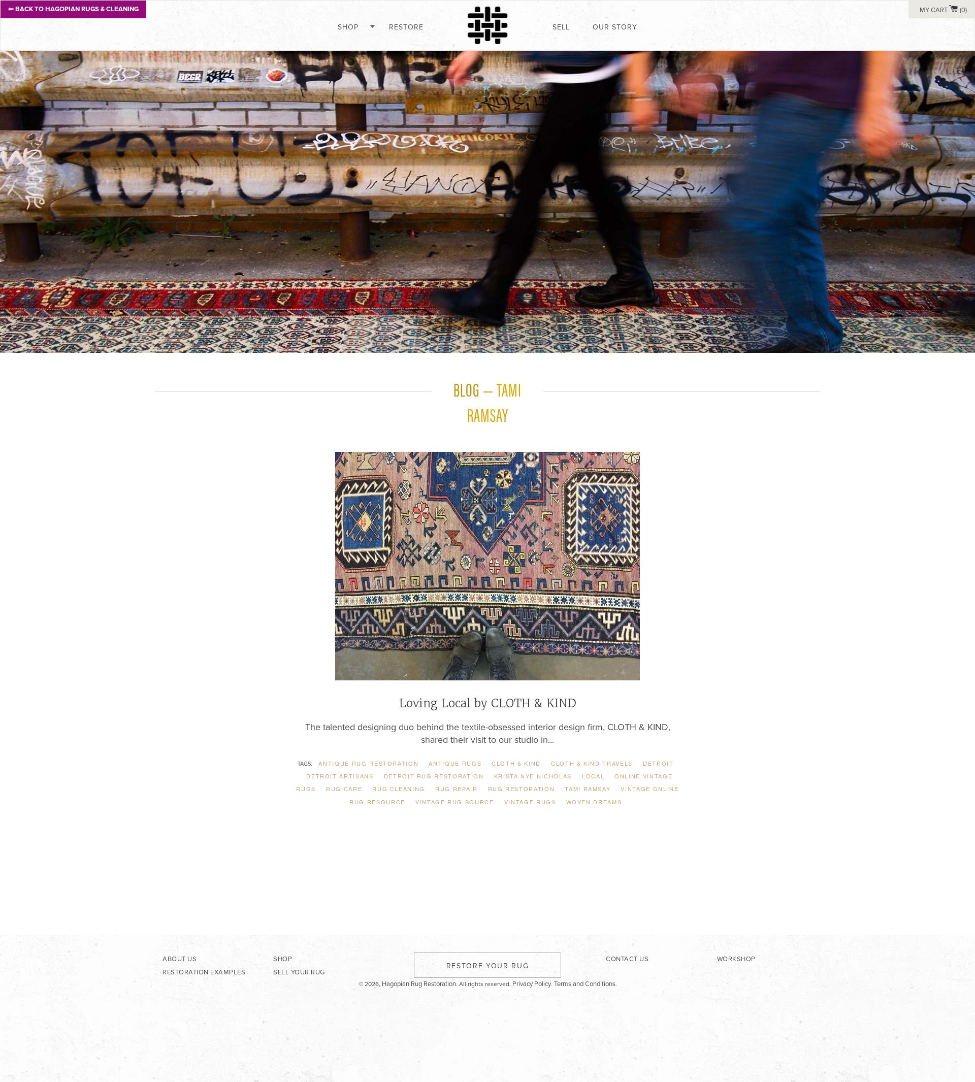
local (593, 776)
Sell (561, 27)
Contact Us (627, 959)
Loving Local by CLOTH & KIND (487, 703)
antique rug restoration (368, 763)
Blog (466, 389)
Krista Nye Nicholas (533, 776)
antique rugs (455, 763)
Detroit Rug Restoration (434, 776)
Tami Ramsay (587, 788)
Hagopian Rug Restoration (419, 984)
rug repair (456, 788)
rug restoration (521, 788)
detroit (658, 763)
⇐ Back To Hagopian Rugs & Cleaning (73, 9)
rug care (344, 788)
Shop (348, 27)
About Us (179, 959)
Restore (406, 27)
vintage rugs (530, 802)
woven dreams (594, 802)
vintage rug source (454, 802)
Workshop (736, 959)
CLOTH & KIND (516, 763)
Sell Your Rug (299, 972)
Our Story (615, 27)
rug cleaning (398, 788)
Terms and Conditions (584, 984)
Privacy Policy (531, 984)
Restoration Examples (203, 972)
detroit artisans (339, 776)
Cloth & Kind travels (592, 763)
